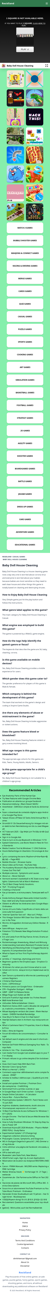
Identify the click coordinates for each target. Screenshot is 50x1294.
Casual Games (18, 557)
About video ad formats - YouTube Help (19, 865)
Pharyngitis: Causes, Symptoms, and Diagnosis (22, 1138)
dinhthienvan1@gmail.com (25, 1258)
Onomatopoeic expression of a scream (19, 1108)
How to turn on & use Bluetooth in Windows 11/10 (24, 840)
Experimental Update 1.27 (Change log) (19, 1133)
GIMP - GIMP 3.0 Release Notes (16, 992)
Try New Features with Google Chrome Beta (21, 798)
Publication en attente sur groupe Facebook (21, 801)
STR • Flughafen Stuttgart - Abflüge (17, 989)
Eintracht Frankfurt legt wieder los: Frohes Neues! (24, 997)
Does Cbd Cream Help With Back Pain (18, 1064)
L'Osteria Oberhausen (12, 981)
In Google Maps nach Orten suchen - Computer (23, 1091)
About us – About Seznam (13, 876)
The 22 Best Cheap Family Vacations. (18, 884)
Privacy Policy (25, 1230)
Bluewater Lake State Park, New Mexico (19, 1155)
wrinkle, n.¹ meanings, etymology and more (21, 959)
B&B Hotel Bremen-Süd (12, 1000)
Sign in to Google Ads (11, 837)
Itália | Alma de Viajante (12, 1031)
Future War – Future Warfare (15, 1097)
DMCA (25, 1226)
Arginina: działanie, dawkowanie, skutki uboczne (23, 1105)
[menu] (46, 3)
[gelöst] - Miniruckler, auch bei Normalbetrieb (22, 1208)
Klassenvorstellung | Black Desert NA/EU (20, 804)
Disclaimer (25, 1266)
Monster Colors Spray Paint (14, 1066)
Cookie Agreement (25, 1244)
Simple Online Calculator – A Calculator (19, 1094)
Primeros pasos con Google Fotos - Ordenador (22, 986)
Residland (8, 3)
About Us (25, 1262)
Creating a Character (11, 889)
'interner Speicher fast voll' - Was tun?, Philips (22, 914)
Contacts (25, 1248)
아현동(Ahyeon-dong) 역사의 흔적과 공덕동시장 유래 (24, 1199)
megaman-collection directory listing (18, 1136)
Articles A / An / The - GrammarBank (18, 1050)
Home (25, 1222)
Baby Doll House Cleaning (15, 559)
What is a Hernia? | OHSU (13, 1069)
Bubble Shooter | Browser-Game (16, 862)
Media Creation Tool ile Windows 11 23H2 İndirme (24, 848)
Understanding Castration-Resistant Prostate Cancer (25, 945)
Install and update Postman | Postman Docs (21, 1083)
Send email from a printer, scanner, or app (20, 1089)
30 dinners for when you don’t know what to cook (24, 967)
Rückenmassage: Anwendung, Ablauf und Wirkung (24, 942)
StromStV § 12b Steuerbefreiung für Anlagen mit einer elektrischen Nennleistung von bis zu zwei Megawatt (25, 826)
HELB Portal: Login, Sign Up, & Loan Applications (23, 1158)
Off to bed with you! (11, 1152)
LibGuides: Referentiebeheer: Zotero (18, 1003)
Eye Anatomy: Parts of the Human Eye (18, 795)
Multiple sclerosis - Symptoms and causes (20, 873)
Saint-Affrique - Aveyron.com (14, 928)
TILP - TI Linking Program (13, 887)
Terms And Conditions (25, 1240)
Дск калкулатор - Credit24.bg (15, 1086)
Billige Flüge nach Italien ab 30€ (16, 995)
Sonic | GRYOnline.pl (11, 984)
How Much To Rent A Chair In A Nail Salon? (21, 1017)
